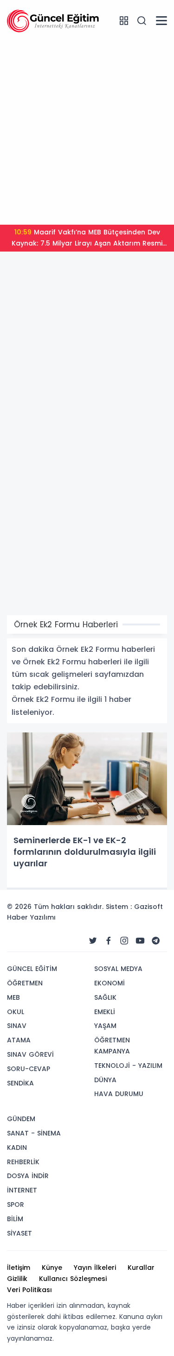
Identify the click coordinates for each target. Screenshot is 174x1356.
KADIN (17, 1147)
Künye (52, 1267)
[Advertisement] (87, 131)
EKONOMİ (109, 983)
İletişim (18, 1267)
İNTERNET (22, 1190)
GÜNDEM (21, 1118)
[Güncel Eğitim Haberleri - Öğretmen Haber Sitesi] (53, 20)
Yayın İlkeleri (95, 1267)
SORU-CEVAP (28, 1068)
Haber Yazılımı (31, 917)
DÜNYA (105, 1080)
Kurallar (141, 1267)
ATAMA (19, 1040)
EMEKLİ (104, 1011)
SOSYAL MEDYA (118, 968)
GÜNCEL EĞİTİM (32, 968)
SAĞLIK (105, 997)
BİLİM (15, 1219)
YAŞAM (105, 1025)
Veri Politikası (29, 1289)
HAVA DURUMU (118, 1093)
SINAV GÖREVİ (30, 1054)
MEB (13, 997)
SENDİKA (20, 1083)
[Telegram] (156, 941)
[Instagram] (124, 941)
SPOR (15, 1204)
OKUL (15, 1011)
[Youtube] (140, 941)
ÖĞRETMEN (25, 983)
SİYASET (19, 1233)
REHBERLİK (23, 1162)
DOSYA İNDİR (28, 1175)
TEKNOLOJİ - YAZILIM (128, 1065)
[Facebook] (108, 941)
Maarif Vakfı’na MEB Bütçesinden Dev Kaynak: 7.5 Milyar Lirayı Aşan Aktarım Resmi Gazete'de (87, 239)
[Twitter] (92, 941)
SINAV (16, 1025)
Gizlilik (17, 1278)
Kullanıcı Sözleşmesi (73, 1278)
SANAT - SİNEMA (34, 1133)
